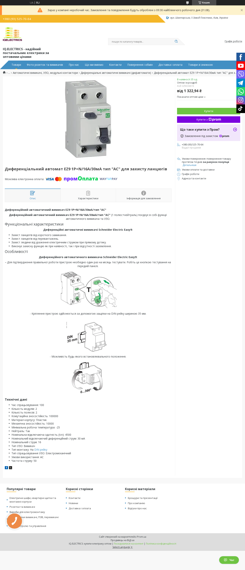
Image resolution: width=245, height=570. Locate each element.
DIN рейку (40, 449)
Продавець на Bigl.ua (122, 540)
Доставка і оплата (170, 64)
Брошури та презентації (143, 498)
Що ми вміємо (94, 64)
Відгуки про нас (137, 508)
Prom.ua (141, 536)
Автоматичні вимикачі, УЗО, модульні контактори (45, 73)
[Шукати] (176, 41)
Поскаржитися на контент (128, 543)
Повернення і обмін (140, 64)
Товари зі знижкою (200, 64)
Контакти (115, 64)
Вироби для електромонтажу (27, 512)
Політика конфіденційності (161, 543)
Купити (208, 111)
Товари (16, 64)
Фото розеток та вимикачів (45, 64)
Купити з (202, 119)
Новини (73, 503)
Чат (231, 560)
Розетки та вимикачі (22, 506)
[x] (10, 468)
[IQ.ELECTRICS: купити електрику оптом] (12, 34)
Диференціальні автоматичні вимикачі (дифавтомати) (116, 73)
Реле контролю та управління (28, 526)
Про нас (74, 64)
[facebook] (6, 468)
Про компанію (136, 503)
